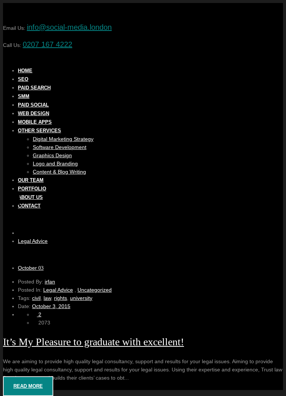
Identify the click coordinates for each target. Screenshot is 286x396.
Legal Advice (33, 241)
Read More (28, 386)
